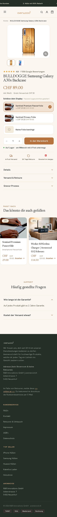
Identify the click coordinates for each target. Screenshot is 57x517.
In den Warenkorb (39, 141)
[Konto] (47, 12)
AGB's (5, 433)
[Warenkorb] (52, 12)
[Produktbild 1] (11, 63)
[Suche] (41, 12)
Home (5, 21)
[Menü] (5, 12)
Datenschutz (9, 438)
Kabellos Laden (10, 469)
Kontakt (6, 416)
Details (7, 169)
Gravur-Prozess (11, 186)
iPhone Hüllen (9, 453)
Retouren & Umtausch (13, 421)
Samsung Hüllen (10, 458)
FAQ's (5, 410)
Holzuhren (8, 475)
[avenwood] (24, 12)
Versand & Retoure (13, 177)
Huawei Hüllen (9, 464)
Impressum (8, 427)
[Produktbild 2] (20, 63)
